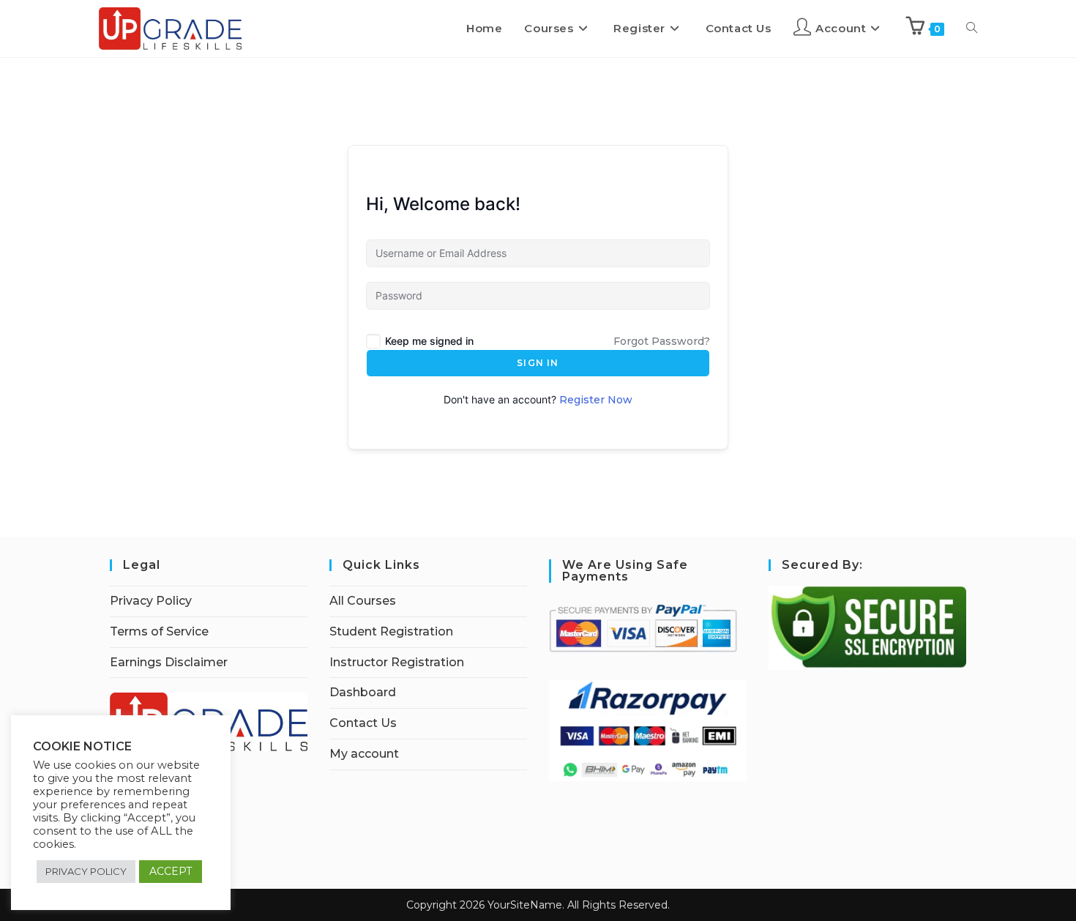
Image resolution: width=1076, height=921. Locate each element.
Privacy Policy (151, 601)
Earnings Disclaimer (169, 662)
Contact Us (363, 723)
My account (364, 754)
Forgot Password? (661, 341)
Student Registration (391, 631)
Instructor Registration (396, 662)
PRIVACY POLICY (86, 871)
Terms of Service (159, 631)
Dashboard (362, 692)
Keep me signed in (429, 341)
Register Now (595, 399)
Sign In (537, 362)
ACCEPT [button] (170, 871)
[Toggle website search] (971, 28)
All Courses (362, 601)
